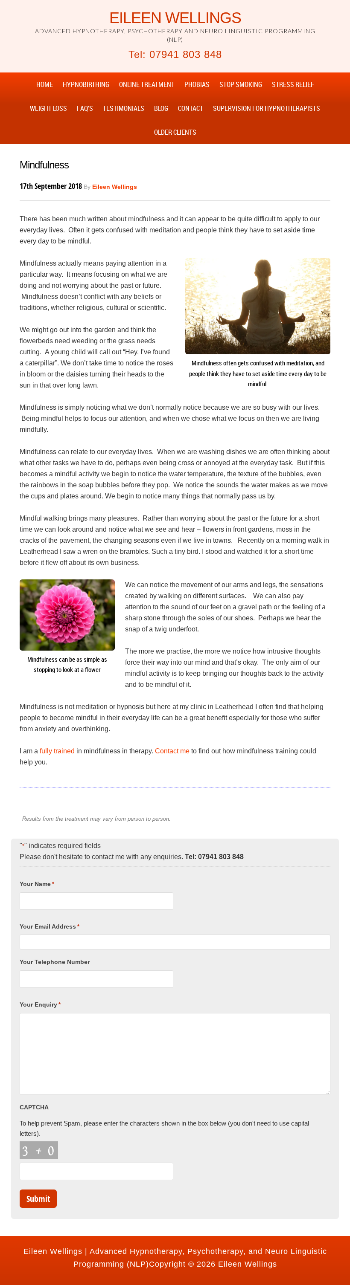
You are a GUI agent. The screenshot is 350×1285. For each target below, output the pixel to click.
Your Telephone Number (55, 961)
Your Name (37, 883)
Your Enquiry (40, 1004)
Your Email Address (49, 926)
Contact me (172, 751)
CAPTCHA (34, 1107)
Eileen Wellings (175, 17)
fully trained (57, 751)
